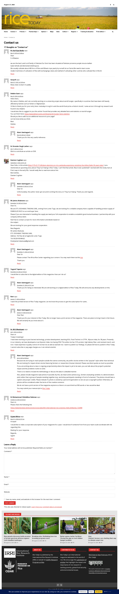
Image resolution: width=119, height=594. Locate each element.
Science (13, 31)
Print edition (100, 31)
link (81, 257)
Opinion (43, 31)
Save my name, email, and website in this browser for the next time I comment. (33, 499)
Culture (64, 31)
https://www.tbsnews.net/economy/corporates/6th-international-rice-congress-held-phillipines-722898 (46, 408)
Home (6, 31)
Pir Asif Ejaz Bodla (17, 51)
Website (7, 492)
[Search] (112, 32)
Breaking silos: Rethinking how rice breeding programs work (45, 525)
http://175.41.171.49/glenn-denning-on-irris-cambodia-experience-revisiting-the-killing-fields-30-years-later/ (66, 165)
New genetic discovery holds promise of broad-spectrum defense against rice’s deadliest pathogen (17, 525)
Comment (8, 451)
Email (6, 484)
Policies (22, 31)
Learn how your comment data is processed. (46, 507)
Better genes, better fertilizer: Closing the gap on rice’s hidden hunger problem (73, 525)
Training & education (86, 31)
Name (6, 477)
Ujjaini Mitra (15, 417)
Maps (52, 31)
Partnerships (33, 31)
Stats (58, 31)
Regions (73, 31)
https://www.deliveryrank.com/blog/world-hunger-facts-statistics (47, 114)
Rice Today (46, 388)
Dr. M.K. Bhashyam (17, 329)
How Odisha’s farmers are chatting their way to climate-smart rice (101, 525)
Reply (12, 74)
